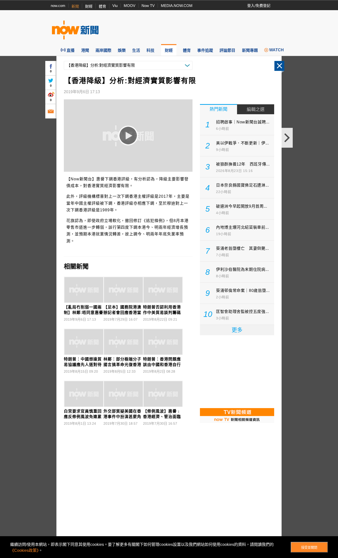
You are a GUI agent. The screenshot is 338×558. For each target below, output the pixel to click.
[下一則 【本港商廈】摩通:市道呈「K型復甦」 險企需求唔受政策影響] (287, 138)
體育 (102, 6)
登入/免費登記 (258, 5)
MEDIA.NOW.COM (177, 5)
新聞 (75, 6)
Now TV (148, 5)
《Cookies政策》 (24, 550)
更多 (237, 330)
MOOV (129, 5)
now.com (58, 5)
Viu (115, 5)
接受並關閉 (309, 547)
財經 (89, 6)
